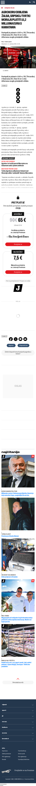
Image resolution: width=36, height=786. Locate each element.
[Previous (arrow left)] (1, 785)
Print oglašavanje (22, 756)
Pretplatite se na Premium (24, 770)
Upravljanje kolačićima (23, 759)
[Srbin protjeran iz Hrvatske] (18, 554)
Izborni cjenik (21, 753)
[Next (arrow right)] (2, 785)
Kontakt (4, 759)
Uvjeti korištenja (22, 751)
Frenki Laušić (8, 41)
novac (4, 721)
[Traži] (33, 2)
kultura (4, 727)
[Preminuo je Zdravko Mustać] (18, 514)
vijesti (4, 704)
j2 (2, 716)
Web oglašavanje (6, 756)
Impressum (5, 751)
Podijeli (3, 85)
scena (4, 733)
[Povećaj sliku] (18, 57)
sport (4, 710)
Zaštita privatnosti (6, 753)
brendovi (5, 738)
